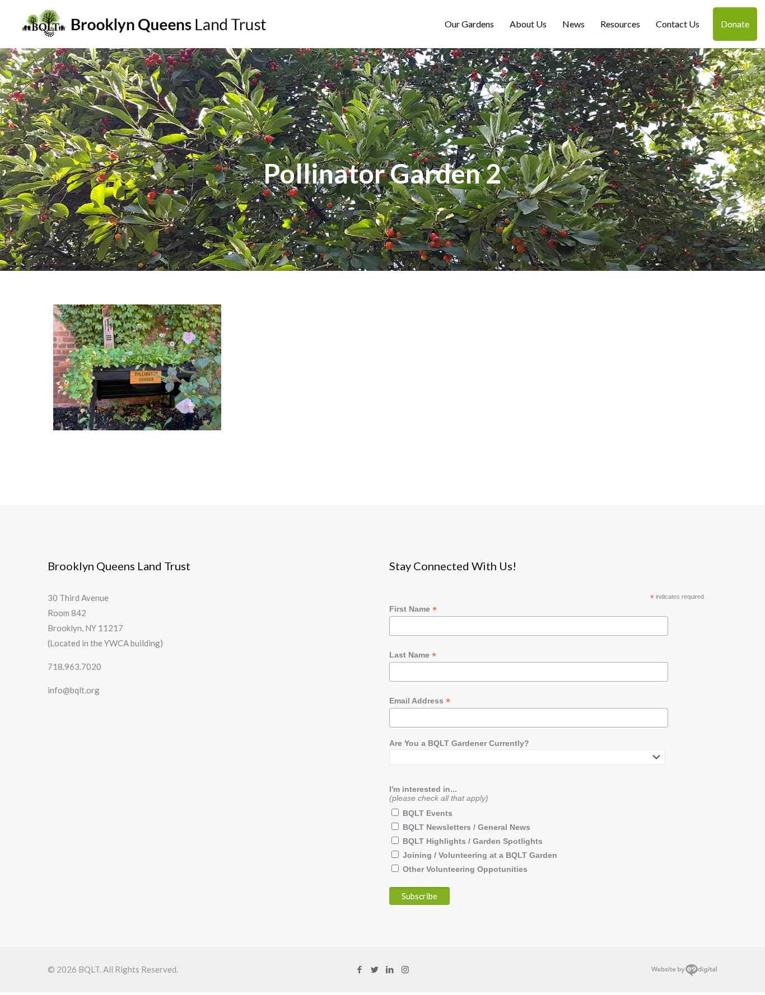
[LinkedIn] (390, 969)
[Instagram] (405, 969)
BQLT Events (428, 813)
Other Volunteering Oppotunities (465, 869)
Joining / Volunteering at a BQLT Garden (480, 855)
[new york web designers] (684, 974)
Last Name (412, 655)
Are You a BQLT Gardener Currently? (459, 743)
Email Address (419, 701)
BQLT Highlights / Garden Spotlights (473, 841)
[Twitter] (375, 969)
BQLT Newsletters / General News (466, 827)
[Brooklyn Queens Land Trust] (144, 24)
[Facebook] (360, 969)
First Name (413, 609)
